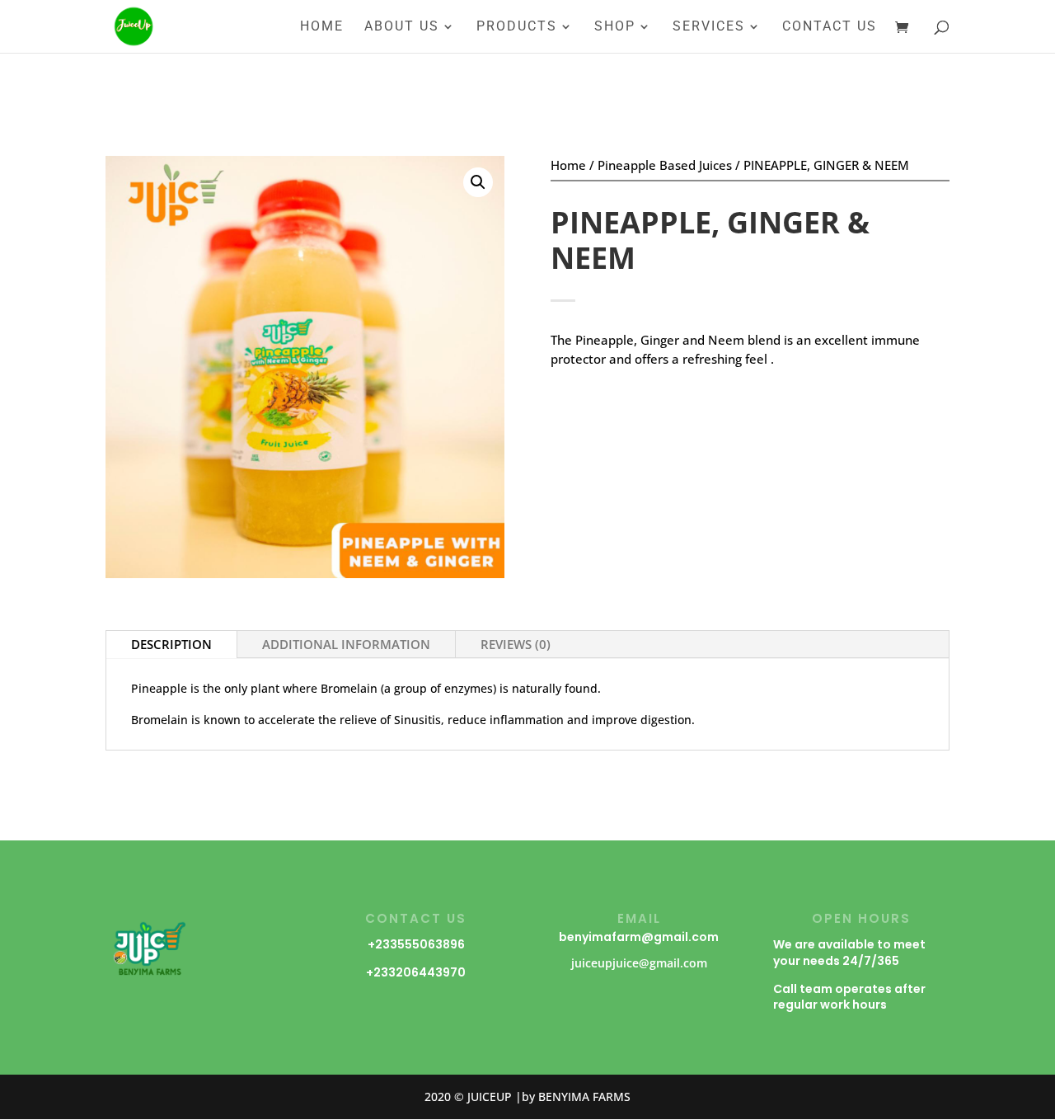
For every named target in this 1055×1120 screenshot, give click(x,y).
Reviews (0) (516, 644)
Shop (614, 27)
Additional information (346, 644)
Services (709, 27)
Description (171, 644)
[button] (478, 182)
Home (322, 27)
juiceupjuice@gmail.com (639, 963)
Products (516, 27)
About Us (401, 27)
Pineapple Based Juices (665, 165)
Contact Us (829, 27)
